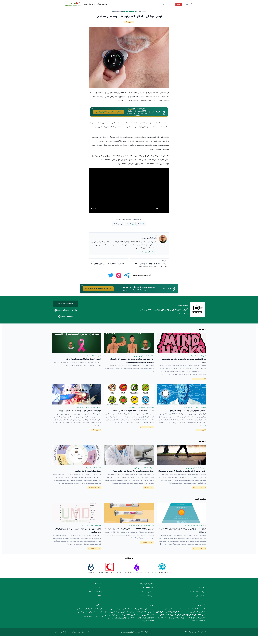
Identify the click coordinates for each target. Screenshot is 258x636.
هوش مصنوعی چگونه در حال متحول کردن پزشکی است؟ (133, 471)
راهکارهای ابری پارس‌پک (127, 632)
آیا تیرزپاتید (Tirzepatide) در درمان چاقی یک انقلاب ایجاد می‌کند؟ (129, 529)
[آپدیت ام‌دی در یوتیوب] (70, 316)
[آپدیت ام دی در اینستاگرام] (118, 275)
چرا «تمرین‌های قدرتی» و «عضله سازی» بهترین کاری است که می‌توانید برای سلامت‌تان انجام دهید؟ (132, 360)
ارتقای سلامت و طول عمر (199, 379)
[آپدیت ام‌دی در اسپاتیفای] (61, 316)
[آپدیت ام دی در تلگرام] (127, 275)
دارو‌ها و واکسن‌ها (147, 596)
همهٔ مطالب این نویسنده (149, 252)
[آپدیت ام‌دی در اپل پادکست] (58, 310)
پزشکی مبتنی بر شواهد (95, 592)
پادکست (178, 4)
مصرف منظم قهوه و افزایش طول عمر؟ (87, 471)
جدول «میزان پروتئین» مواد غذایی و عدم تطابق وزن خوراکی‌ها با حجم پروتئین (78, 530)
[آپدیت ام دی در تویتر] (110, 275)
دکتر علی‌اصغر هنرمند (130, 11)
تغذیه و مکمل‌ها (148, 588)
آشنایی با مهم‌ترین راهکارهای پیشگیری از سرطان (83, 359)
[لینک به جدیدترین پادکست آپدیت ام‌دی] (197, 309)
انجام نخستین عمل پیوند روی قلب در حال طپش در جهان (80, 410)
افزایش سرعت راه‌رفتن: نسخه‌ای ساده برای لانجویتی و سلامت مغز (182, 471)
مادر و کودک (98, 584)
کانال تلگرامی (119, 618)
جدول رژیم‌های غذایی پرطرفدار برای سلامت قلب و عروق (133, 410)
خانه (187, 4)
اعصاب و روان (200, 596)
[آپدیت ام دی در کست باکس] (66, 310)
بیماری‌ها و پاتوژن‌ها (146, 584)
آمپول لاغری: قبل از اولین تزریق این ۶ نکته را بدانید (163, 309)
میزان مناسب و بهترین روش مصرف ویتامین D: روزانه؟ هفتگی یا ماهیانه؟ (182, 530)
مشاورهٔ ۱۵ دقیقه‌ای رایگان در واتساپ (108, 112)
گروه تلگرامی (148, 618)
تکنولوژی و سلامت (129, 22)
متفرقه (100, 596)
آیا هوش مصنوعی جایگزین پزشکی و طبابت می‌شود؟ (187, 410)
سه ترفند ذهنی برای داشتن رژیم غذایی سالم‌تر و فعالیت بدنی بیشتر (183, 360)
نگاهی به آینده (97, 588)
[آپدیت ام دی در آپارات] (74, 310)
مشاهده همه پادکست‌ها (65, 303)
